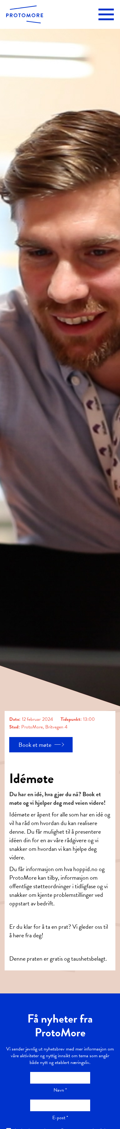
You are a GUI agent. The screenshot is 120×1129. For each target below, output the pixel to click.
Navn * (60, 1090)
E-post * (60, 1117)
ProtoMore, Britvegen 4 (44, 727)
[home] (24, 14)
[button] (106, 14)
